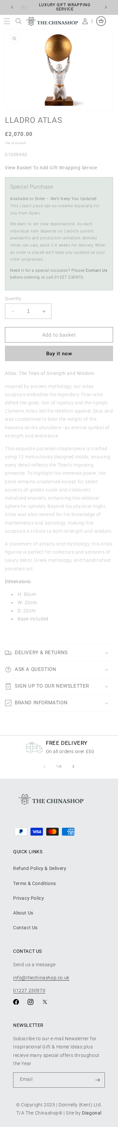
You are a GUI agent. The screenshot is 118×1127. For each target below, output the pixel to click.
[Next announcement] (106, 7)
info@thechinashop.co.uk (41, 977)
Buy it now (59, 354)
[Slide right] (73, 766)
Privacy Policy (28, 898)
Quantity (13, 298)
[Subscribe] (97, 1080)
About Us (23, 912)
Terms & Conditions (34, 883)
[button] (8, 21)
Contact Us (96, 270)
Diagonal (92, 1113)
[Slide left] (44, 766)
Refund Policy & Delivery (39, 868)
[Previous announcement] (12, 7)
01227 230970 (29, 990)
